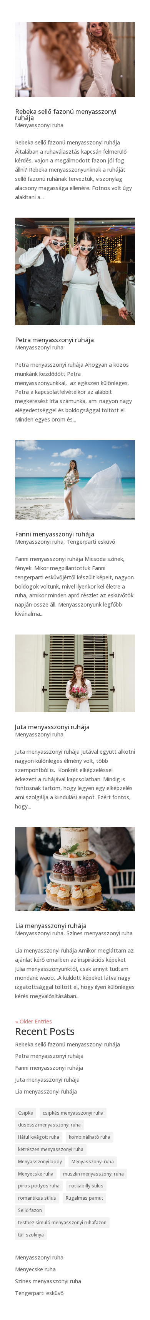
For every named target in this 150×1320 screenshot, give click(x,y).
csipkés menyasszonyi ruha (73, 1113)
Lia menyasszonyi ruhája (51, 926)
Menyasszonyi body (40, 1161)
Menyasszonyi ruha (39, 125)
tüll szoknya (31, 1234)
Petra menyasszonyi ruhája (54, 340)
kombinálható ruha (89, 1137)
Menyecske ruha (35, 1174)
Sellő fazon (30, 1210)
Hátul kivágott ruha (38, 1137)
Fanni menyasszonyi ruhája (54, 534)
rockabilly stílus (86, 1185)
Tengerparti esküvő (91, 541)
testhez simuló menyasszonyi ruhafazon (62, 1222)
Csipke (25, 1113)
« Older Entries (33, 1021)
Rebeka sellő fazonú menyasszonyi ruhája (66, 114)
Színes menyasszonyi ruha (100, 933)
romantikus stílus (37, 1198)
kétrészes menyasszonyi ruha (50, 1149)
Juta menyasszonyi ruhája (52, 727)
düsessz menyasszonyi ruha (49, 1125)
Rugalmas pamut (84, 1198)
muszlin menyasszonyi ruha (93, 1174)
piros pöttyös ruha (39, 1185)
